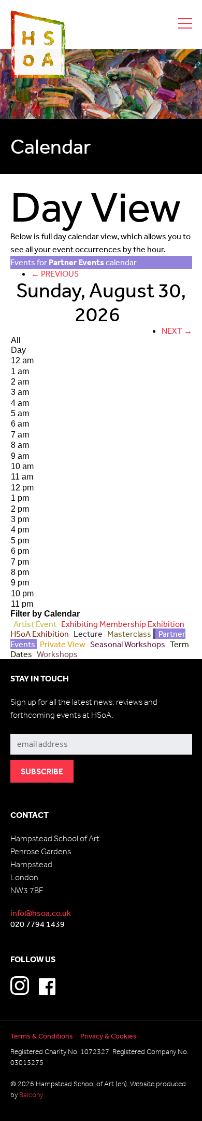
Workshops (56, 654)
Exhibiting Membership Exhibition (122, 624)
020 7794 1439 (37, 924)
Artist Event (34, 624)
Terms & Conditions (41, 1036)
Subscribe (29, 725)
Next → (177, 330)
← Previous (55, 273)
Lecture (87, 633)
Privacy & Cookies (108, 1036)
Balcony (31, 1094)
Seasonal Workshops (127, 644)
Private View (62, 644)
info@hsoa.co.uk (40, 913)
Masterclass (128, 633)
